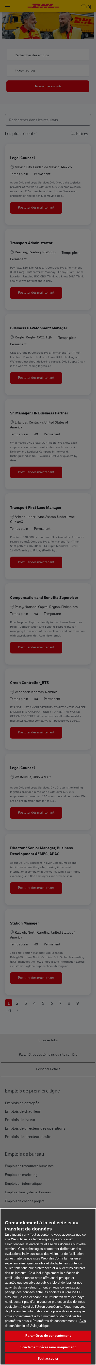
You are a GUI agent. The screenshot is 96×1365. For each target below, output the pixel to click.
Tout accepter (48, 1358)
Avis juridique (39, 1326)
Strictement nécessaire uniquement (47, 1347)
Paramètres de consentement (47, 1335)
